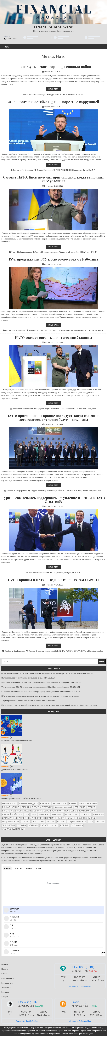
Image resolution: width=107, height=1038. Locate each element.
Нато (65, 95)
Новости (4, 969)
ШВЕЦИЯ (93, 252)
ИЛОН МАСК (57, 814)
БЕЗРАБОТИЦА (59, 804)
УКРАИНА (91, 170)
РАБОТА (50, 822)
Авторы (4, 997)
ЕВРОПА (37, 811)
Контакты (5, 992)
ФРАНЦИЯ (33, 825)
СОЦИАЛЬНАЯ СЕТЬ (77, 822)
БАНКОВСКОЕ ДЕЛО (28, 804)
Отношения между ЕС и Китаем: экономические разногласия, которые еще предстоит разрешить (41, 673)
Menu (7, 47)
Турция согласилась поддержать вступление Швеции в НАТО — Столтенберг (53, 499)
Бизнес (4, 974)
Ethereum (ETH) (27, 1002)
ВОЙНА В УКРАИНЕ (64, 491)
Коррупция (77, 170)
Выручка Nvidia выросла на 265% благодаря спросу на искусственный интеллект (35, 692)
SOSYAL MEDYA (9, 804)
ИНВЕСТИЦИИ (71, 814)
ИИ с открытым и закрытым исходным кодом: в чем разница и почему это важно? (35, 696)
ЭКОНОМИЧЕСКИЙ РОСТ (13, 829)
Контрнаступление (74, 330)
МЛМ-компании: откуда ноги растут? (16, 740)
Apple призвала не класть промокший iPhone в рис (23, 701)
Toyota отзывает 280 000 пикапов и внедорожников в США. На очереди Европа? (35, 687)
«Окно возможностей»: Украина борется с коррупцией (53, 101)
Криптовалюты (7, 978)
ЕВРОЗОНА (7, 811)
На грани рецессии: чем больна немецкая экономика (23, 678)
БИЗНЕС (73, 804)
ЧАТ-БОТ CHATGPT (49, 825)
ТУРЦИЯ (67, 573)
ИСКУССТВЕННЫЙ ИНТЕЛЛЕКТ (28, 818)
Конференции (39, 95)
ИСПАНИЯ (49, 818)
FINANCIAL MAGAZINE (53, 26)
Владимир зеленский (51, 252)
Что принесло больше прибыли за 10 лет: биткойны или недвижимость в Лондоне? (35, 682)
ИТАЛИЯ (60, 818)
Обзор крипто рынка (10, 822)
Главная (4, 965)
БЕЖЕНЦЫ (45, 804)
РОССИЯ (79, 95)
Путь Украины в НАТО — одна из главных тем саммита (53, 579)
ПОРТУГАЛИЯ (38, 822)
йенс (62, 252)
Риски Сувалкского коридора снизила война (53, 66)
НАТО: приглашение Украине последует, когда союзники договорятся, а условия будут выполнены (53, 417)
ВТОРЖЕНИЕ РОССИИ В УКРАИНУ (51, 330)
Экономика (5, 987)
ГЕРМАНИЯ (80, 807)
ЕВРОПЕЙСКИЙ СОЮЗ (63, 170)
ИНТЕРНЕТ (85, 814)
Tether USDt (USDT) (82, 967)
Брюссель (48, 170)
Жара (33, 814)
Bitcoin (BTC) (78, 1002)
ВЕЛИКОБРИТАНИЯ (88, 804)
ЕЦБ (27, 814)
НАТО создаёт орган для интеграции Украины (53, 337)
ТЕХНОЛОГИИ (8, 825)
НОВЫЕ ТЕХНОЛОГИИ (85, 818)
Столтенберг (74, 252)
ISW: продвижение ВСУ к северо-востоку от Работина (53, 259)
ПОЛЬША (71, 95)
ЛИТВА (59, 95)
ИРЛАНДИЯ (7, 818)
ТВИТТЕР (100, 822)
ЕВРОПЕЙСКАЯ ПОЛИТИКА (56, 811)
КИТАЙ (70, 818)
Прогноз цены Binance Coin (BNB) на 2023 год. (21, 798)
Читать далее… (54, 89)
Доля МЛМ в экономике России (14, 769)
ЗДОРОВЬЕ (44, 814)
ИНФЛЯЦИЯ (98, 814)
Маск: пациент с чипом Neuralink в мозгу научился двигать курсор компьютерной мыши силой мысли (44, 705)
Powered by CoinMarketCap (80, 986)
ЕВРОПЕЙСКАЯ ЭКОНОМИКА (84, 811)
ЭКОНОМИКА (77, 825)
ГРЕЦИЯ (91, 807)
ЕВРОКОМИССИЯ (23, 811)
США (91, 822)
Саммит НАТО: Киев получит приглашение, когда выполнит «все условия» (53, 179)
